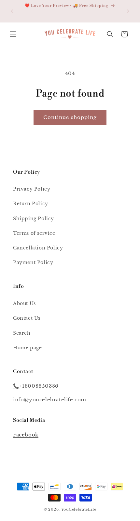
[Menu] (13, 34)
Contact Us (26, 318)
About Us (24, 303)
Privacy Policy (31, 189)
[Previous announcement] (12, 11)
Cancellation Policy (38, 248)
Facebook (25, 435)
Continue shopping (70, 117)
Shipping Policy (33, 218)
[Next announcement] (128, 11)
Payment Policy (33, 262)
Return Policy (30, 204)
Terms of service (34, 233)
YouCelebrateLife (78, 509)
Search (22, 333)
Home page (27, 348)
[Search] (110, 34)
